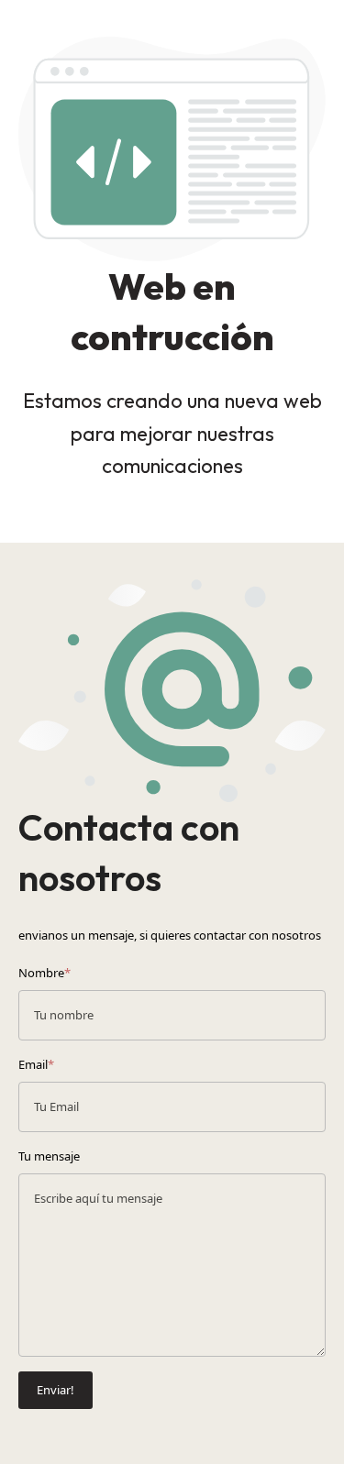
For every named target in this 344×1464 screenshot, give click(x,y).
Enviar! (55, 1389)
